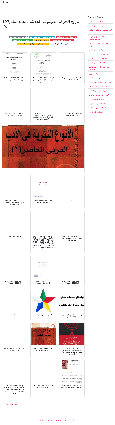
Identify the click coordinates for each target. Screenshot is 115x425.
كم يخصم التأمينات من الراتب (98, 99)
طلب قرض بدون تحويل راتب (19, 37)
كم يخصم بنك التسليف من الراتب (100, 82)
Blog (6, 2)
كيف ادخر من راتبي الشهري (98, 73)
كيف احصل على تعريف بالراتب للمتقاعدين (99, 68)
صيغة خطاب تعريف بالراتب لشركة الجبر (42, 37)
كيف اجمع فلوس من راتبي (97, 21)
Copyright (73, 420)
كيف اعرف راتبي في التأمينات (99, 95)
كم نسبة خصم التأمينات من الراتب (100, 50)
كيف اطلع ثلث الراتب (96, 112)
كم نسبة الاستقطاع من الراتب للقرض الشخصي (99, 37)
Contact (49, 420)
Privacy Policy (61, 420)
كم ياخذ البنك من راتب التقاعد (98, 108)
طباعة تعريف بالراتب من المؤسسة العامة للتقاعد (33, 44)
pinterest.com (14, 404)
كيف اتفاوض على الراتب (97, 103)
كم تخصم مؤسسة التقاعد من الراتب (62, 40)
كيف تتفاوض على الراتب (97, 63)
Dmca (41, 420)
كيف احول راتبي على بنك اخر (98, 86)
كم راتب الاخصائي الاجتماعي (59, 44)
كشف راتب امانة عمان (41, 40)
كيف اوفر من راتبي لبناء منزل (99, 54)
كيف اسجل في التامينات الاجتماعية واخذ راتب (100, 31)
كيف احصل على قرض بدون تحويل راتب (100, 44)
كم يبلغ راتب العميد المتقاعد (98, 90)
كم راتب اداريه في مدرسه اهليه (66, 37)
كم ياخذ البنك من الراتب (97, 26)
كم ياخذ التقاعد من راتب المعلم (99, 58)
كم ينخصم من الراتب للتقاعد (98, 78)
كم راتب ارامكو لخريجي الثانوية (22, 40)
